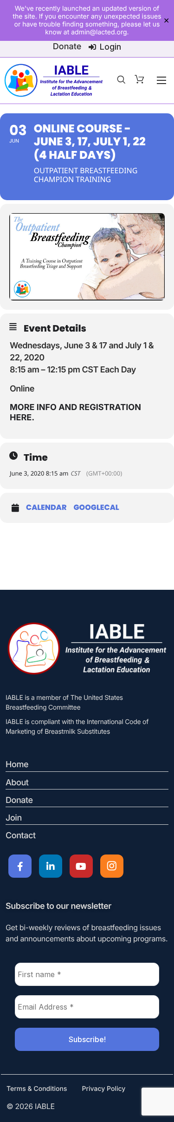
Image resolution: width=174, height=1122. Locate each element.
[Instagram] (111, 866)
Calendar (46, 507)
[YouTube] (81, 866)
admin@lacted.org (99, 32)
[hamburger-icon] (161, 80)
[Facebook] (20, 866)
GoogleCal (96, 507)
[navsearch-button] (121, 80)
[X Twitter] (50, 866)
